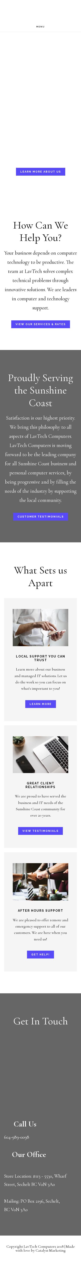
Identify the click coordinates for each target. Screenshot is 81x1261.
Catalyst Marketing (51, 1250)
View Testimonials (40, 830)
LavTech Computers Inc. (38, 11)
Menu (40, 26)
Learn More (41, 704)
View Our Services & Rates (41, 324)
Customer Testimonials (40, 516)
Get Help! (40, 954)
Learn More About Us (40, 171)
